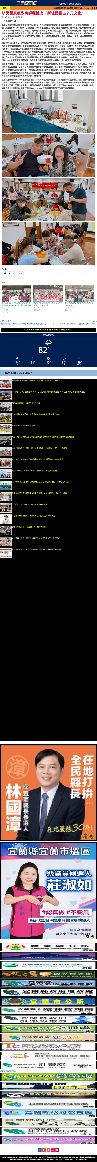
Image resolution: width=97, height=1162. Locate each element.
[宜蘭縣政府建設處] (48, 1041)
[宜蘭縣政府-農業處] (48, 1080)
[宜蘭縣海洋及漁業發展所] (48, 987)
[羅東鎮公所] (48, 951)
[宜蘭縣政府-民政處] (8, 1071)
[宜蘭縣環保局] (48, 969)
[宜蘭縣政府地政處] (48, 996)
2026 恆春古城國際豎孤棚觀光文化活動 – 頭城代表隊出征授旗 (36, 381)
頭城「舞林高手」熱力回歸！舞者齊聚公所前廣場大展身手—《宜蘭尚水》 (41, 448)
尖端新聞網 (18, 17)
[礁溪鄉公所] (48, 978)
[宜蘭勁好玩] (48, 960)
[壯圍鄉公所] (48, 1059)
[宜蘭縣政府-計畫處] (48, 1069)
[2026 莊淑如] (48, 939)
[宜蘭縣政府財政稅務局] (48, 1023)
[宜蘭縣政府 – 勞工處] (48, 1144)
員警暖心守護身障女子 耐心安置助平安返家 (29, 504)
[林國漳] (48, 841)
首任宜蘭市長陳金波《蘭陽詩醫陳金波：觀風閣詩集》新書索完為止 (38, 459)
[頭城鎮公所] (48, 1050)
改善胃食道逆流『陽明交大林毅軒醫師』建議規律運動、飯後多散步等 (39, 493)
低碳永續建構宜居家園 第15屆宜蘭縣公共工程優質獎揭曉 (34, 471)
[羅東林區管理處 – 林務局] (48, 1098)
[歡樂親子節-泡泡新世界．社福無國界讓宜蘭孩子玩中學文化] (48, 293)
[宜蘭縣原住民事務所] (48, 1135)
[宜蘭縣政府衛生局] (48, 1089)
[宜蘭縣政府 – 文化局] (48, 1126)
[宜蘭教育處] (48, 1117)
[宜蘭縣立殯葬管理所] (48, 1014)
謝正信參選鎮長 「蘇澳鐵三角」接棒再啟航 (30, 527)
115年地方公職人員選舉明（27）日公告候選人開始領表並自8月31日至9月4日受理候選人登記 (48, 392)
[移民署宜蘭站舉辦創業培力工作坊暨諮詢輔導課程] (79, 293)
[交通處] (48, 1032)
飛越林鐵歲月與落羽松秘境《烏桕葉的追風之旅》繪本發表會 (36, 414)
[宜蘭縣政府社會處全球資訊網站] (48, 1107)
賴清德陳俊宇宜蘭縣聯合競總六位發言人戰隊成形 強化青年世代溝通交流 (40, 482)
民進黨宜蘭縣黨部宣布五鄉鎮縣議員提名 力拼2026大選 (33, 516)
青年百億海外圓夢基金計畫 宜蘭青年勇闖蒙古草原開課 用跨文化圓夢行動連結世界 (16, 305)
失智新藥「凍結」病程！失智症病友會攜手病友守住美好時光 (36, 538)
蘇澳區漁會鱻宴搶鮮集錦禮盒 (23, 426)
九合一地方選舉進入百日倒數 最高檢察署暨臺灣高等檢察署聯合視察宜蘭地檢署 (43, 437)
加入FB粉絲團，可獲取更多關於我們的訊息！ (48, 330)
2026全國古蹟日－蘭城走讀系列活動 (26, 403)
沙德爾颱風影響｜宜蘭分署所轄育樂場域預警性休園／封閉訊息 (37, 549)
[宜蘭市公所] (48, 1005)
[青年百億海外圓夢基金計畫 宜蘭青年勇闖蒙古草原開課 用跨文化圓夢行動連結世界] (16, 293)
